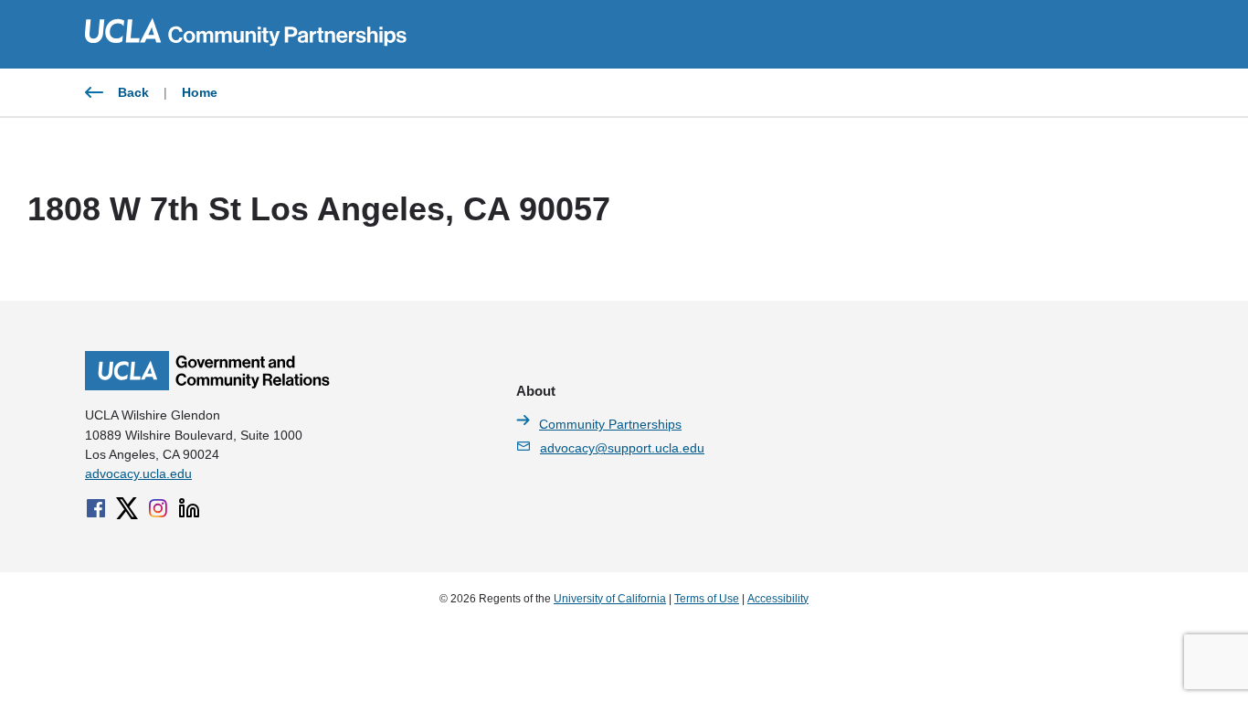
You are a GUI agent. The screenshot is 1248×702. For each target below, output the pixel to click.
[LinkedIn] (189, 508)
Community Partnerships (610, 424)
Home (199, 92)
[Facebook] (96, 508)
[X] (127, 508)
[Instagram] (158, 508)
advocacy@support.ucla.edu (622, 448)
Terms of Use (706, 598)
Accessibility (778, 598)
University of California (610, 598)
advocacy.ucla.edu (138, 473)
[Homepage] (207, 385)
